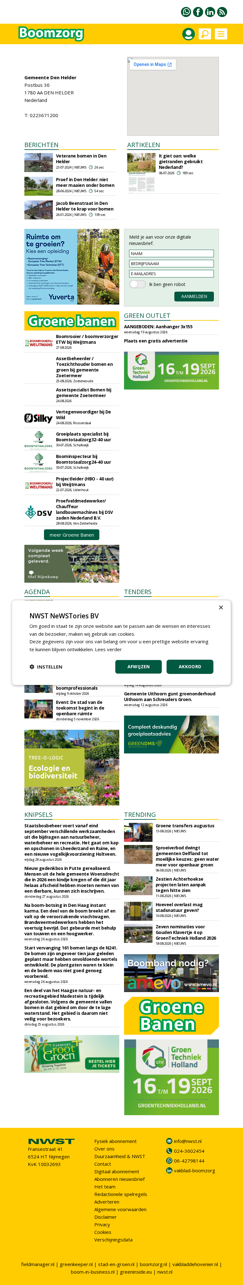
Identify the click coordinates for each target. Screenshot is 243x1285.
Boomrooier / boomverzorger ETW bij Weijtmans (87, 339)
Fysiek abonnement (115, 1141)
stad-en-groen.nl (116, 1264)
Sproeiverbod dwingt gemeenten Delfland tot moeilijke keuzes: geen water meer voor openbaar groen (187, 856)
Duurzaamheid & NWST (119, 1156)
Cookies (102, 1232)
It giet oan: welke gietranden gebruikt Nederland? (181, 161)
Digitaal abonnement (116, 1171)
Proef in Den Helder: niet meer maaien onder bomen (85, 182)
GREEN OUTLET (147, 315)
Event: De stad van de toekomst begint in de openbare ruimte (80, 708)
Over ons (104, 1148)
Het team (104, 1186)
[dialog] (121, 642)
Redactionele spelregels (120, 1194)
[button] (45, 666)
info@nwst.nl (188, 1141)
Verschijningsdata (113, 1239)
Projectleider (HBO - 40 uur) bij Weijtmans (85, 481)
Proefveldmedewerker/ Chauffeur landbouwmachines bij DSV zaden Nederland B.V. (84, 509)
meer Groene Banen (72, 535)
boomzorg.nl (153, 1264)
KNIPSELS (38, 814)
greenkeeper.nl (76, 1264)
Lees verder (108, 649)
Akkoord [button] (190, 666)
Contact (102, 1164)
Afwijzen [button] (139, 666)
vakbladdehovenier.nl (195, 1264)
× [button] (220, 607)
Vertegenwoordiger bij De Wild (83, 414)
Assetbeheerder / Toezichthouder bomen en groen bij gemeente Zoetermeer (84, 366)
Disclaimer (105, 1217)
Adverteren (106, 1202)
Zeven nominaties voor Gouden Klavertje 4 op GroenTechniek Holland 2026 (186, 932)
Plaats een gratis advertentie (156, 341)
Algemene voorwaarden (120, 1209)
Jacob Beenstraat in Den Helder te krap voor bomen (85, 206)
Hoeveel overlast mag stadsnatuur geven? (179, 907)
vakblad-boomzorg (194, 1170)
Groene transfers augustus (185, 826)
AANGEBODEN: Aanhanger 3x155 (158, 327)
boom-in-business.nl (93, 1272)
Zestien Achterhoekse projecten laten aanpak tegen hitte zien (181, 884)
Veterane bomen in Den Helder (81, 158)
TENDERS (138, 591)
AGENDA (37, 591)
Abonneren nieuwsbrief (119, 1179)
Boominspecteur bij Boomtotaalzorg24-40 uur (83, 459)
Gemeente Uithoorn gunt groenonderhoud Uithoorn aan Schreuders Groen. (169, 696)
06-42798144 (189, 1160)
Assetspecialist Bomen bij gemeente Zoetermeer (83, 392)
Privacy (102, 1224)
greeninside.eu (136, 1272)
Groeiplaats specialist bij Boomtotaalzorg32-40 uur (83, 437)
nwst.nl (164, 1272)
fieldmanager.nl (37, 1264)
